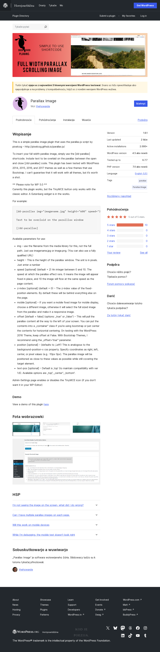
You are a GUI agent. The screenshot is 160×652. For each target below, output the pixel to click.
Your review (113, 252)
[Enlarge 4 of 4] (96, 442)
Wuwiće (86, 119)
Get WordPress (145, 5)
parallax (142, 180)
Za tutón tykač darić (119, 315)
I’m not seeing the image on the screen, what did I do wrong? (48, 505)
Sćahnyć (140, 103)
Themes (44, 604)
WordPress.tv (76, 614)
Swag (99, 614)
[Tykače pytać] (45, 27)
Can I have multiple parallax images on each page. (41, 515)
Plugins (44, 609)
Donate (100, 609)
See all (144, 252)
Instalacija (69, 119)
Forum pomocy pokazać (121, 283)
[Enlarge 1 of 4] (36, 426)
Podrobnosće (24, 119)
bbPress (128, 609)
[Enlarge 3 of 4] (96, 426)
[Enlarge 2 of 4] (66, 426)
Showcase (45, 599)
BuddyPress (130, 614)
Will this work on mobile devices (30, 524)
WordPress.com (132, 599)
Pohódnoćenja (47, 119)
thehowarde (43, 106)
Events (98, 604)
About (15, 599)
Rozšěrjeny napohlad (119, 196)
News (15, 604)
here (46, 404)
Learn (71, 599)
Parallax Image (139, 187)
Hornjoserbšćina (50, 632)
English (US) (141, 173)
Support (72, 604)
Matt (126, 604)
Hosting (16, 609)
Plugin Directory (20, 15)
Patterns (44, 614)
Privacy (16, 614)
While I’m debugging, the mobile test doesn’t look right (43, 534)
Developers (74, 609)
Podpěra (143, 119)
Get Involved (102, 599)
